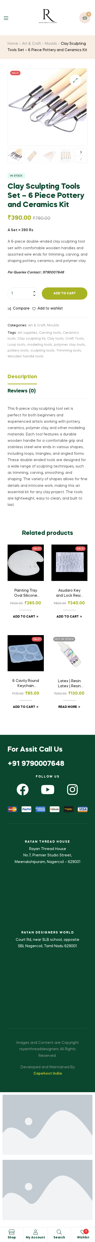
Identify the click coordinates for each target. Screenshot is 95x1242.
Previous (81, 159)
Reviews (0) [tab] (22, 391)
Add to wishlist (50, 308)
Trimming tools (68, 350)
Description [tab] (22, 376)
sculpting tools (42, 350)
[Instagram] (72, 789)
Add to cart (64, 293)
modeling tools (39, 344)
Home (13, 44)
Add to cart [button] (24, 616)
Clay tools (55, 338)
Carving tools (50, 332)
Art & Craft (31, 44)
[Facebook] (22, 789)
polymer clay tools (69, 344)
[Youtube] (47, 789)
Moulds (51, 44)
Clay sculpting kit (31, 338)
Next (81, 152)
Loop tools (16, 344)
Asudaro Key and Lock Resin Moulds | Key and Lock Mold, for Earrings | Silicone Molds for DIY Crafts (69, 593)
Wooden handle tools (26, 356)
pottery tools (18, 350)
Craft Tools (74, 338)
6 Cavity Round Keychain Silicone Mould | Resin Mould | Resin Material (25, 684)
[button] (75, 80)
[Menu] (10, 17)
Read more (67, 707)
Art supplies (27, 332)
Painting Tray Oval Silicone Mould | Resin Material (25, 593)
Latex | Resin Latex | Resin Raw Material (69, 684)
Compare (21, 308)
